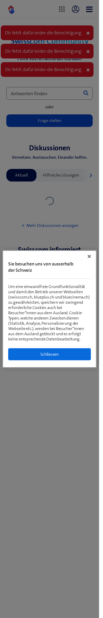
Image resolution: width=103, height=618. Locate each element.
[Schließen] (89, 256)
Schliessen (49, 354)
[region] (49, 309)
